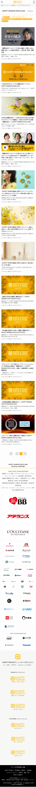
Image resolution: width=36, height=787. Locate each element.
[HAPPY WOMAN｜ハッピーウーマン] (18, 2)
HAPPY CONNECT (18, 775)
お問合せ (21, 772)
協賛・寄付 (26, 772)
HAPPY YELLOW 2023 (27, 19)
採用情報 (29, 770)
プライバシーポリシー (12, 772)
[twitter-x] (14, 767)
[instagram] (16, 767)
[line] (18, 767)
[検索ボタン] (2, 2)
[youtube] (20, 767)
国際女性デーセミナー (16, 19)
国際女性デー (6, 17)
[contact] (24, 767)
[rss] (22, 767)
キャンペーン (5, 21)
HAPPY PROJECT (9, 770)
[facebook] (12, 767)
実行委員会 (17, 770)
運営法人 (24, 770)
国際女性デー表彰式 (6, 19)
